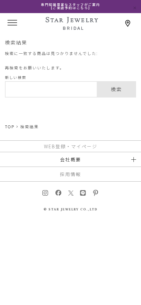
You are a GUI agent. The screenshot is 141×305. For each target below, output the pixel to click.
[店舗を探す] (128, 23)
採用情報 (70, 174)
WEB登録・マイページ (70, 146)
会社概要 (70, 159)
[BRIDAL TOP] (72, 27)
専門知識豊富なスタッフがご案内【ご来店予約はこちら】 (70, 6)
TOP (9, 127)
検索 (116, 89)
